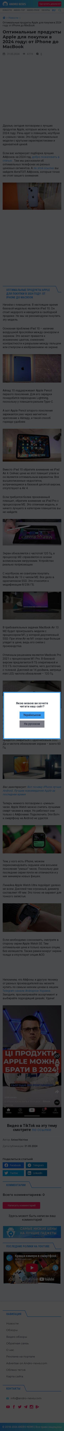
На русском (32, 724)
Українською (32, 715)
